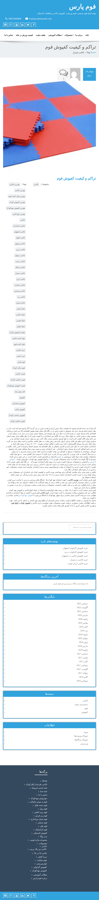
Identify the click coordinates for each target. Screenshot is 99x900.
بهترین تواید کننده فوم (17, 196)
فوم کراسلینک (41, 829)
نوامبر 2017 (83, 658)
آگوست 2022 (82, 607)
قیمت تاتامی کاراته (18, 380)
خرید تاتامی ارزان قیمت (78, 563)
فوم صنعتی (42, 823)
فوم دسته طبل (41, 805)
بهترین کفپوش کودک (17, 202)
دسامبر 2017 (82, 654)
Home (93, 52)
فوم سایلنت (42, 860)
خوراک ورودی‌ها (81, 736)
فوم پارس (82, 6)
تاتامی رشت (20, 261)
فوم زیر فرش (41, 816)
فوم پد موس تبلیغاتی (38, 802)
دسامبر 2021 (82, 611)
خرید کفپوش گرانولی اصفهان (75, 548)
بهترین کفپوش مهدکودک (16, 208)
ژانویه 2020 (83, 619)
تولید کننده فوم (19, 344)
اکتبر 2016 (83, 677)
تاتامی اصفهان (19, 232)
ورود (86, 732)
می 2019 (84, 631)
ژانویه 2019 (83, 634)
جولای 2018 (83, 638)
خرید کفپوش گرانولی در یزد (76, 552)
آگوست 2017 (82, 669)
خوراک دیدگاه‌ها (81, 740)
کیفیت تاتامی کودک (17, 421)
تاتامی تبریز (20, 249)
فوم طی (43, 826)
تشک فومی (20, 321)
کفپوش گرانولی (40, 867)
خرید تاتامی (20, 350)
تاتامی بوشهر (20, 244)
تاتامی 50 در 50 (40, 853)
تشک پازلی (21, 309)
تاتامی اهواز (20, 238)
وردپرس (84, 743)
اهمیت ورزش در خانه (24, 35)
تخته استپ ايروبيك (39, 788)
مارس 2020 (83, 615)
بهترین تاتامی (20, 190)
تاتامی (22, 220)
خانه (87, 35)
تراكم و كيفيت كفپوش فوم (76, 178)
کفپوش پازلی (20, 409)
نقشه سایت (40, 35)
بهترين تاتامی (14, 184)
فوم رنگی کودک (19, 368)
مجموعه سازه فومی (38, 840)
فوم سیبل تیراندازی (39, 819)
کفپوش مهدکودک (39, 871)
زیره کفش (42, 857)
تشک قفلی (21, 326)
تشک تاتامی (20, 315)
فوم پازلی (21, 362)
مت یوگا (43, 836)
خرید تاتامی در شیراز (79, 560)
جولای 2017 (83, 673)
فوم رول (43, 809)
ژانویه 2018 (83, 650)
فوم (59, 456)
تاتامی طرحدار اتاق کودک (36, 784)
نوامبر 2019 (83, 623)
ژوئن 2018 (83, 642)
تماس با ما (8, 35)
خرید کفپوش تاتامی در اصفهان (75, 556)
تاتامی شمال (20, 267)
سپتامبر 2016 (82, 681)
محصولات (68, 35)
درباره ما (78, 35)
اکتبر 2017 (83, 661)
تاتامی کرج (21, 279)
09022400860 (15, 18)
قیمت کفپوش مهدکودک (16, 386)
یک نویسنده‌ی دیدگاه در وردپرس (76, 584)
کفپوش (22, 397)
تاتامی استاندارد (19, 226)
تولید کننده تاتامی (18, 338)
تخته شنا (43, 791)
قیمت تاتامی (20, 374)
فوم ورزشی (41, 864)
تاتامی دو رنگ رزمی (38, 849)
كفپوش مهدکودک (26, 495)
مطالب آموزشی (54, 35)
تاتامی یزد (21, 297)
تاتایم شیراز (20, 303)
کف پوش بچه (20, 392)
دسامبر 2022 (82, 603)
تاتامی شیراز (20, 273)
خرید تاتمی (21, 356)
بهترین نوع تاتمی (19, 214)
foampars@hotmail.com (40, 18)
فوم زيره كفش (40, 812)
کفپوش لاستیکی (40, 833)
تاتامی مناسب (19, 285)
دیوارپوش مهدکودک (39, 798)
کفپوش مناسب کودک (17, 415)
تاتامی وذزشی (19, 291)
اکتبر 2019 (83, 627)
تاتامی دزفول (20, 255)
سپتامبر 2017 (82, 665)
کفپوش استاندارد (18, 403)
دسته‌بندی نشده (81, 704)
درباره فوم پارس (40, 878)
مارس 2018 (83, 646)
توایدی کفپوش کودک (17, 332)
